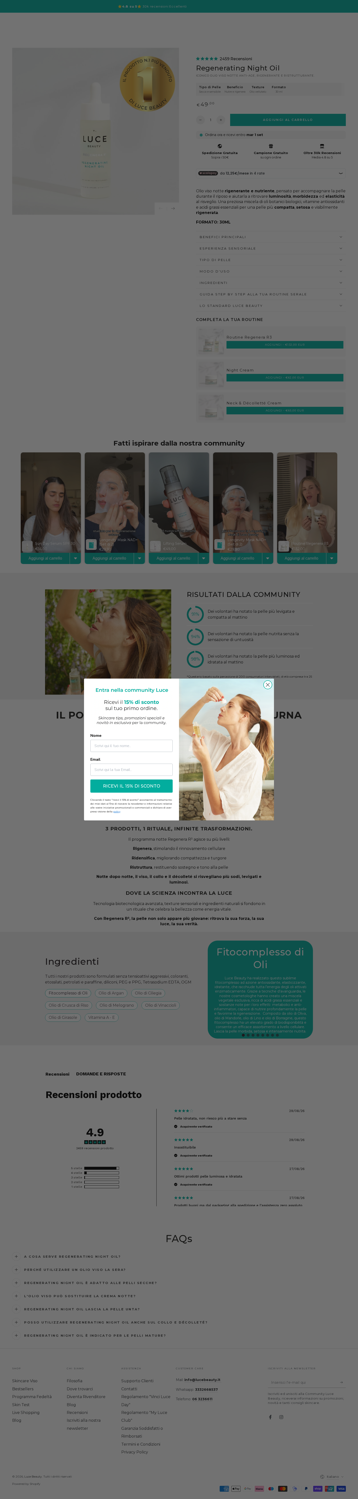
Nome (96, 735)
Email (95, 759)
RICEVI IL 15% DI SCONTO (131, 786)
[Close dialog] (268, 685)
